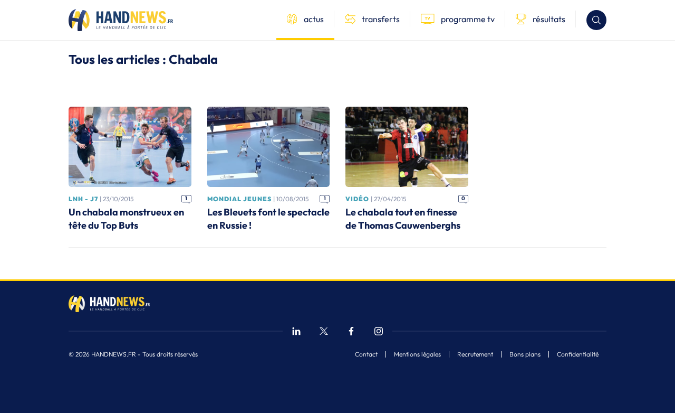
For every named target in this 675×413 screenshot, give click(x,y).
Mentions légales (417, 354)
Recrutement (475, 354)
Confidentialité (578, 354)
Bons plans (525, 354)
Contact (366, 354)
